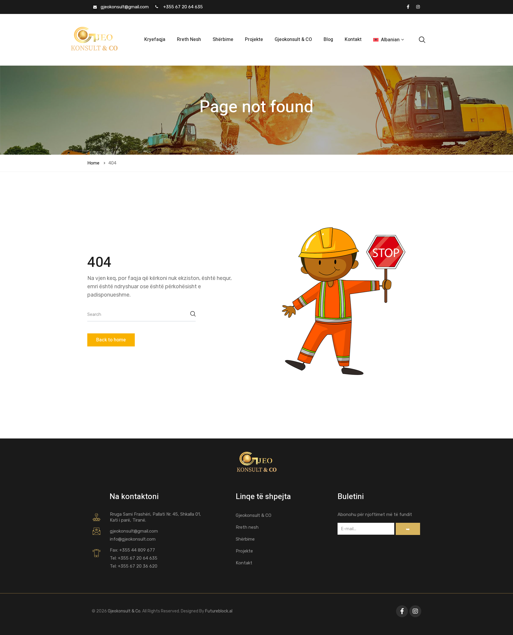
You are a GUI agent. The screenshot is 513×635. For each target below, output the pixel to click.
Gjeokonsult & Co (123, 611)
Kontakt (353, 39)
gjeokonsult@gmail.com (125, 6)
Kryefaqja (154, 39)
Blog (328, 39)
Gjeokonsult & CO (293, 39)
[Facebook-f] (402, 611)
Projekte (254, 39)
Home (93, 163)
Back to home (111, 339)
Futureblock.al (218, 611)
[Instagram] (418, 7)
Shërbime (223, 39)
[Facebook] (408, 7)
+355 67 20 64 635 (182, 6)
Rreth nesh (247, 527)
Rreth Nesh (189, 39)
